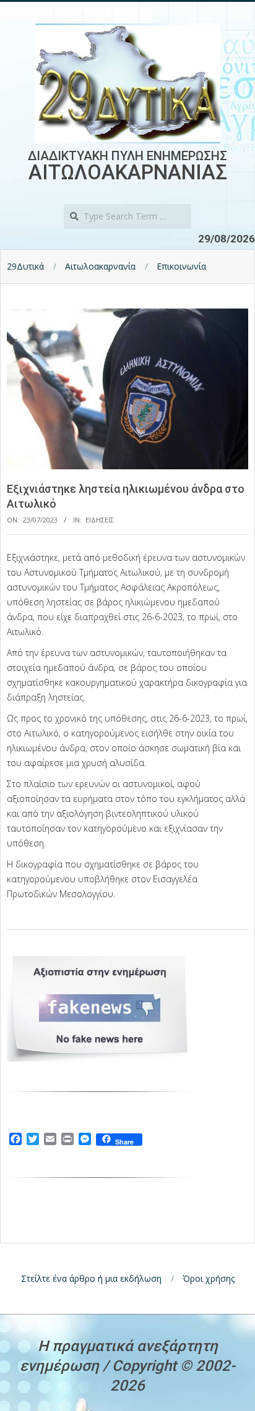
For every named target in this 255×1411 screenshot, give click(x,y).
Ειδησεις (99, 519)
